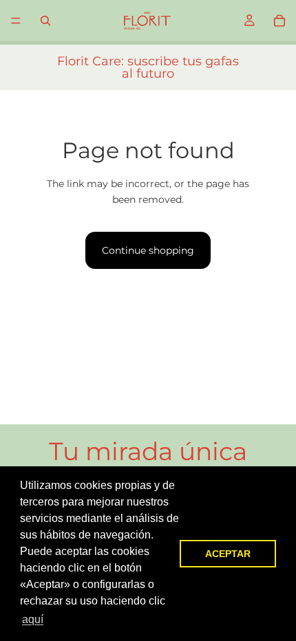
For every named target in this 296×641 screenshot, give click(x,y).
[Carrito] (279, 21)
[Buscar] (45, 21)
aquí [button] (32, 619)
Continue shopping (148, 250)
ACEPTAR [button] (228, 553)
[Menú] (16, 20)
